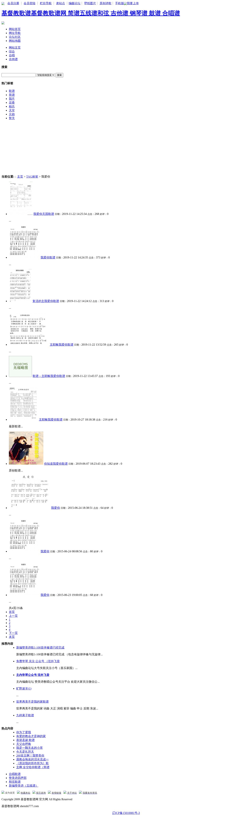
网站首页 (15, 29)
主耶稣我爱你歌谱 (61, 344)
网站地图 (15, 40)
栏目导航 (46, 3)
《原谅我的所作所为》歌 (32, 763)
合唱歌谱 (15, 774)
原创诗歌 (105, 3)
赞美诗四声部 (18, 777)
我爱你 (55, 507)
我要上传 (133, 3)
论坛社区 (15, 36)
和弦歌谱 (15, 781)
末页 (12, 636)
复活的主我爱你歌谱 (45, 301)
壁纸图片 (90, 3)
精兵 (12, 106)
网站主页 (15, 47)
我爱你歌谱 (48, 257)
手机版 (119, 3)
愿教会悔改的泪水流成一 (32, 759)
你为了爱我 (23, 732)
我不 (12, 98)
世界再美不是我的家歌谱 (32, 701)
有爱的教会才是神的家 (31, 736)
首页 (12, 611)
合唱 (12, 55)
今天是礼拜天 (25, 751)
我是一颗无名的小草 (29, 747)
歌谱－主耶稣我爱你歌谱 (49, 376)
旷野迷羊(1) (23, 688)
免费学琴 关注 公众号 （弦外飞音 (38, 661)
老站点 (60, 3)
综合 (12, 51)
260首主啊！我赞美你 (30, 755)
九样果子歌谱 (25, 715)
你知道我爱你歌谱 (56, 463)
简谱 (12, 94)
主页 (20, 176)
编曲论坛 (74, 3)
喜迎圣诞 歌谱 (25, 740)
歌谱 (12, 90)
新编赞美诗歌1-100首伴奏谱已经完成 (40, 647)
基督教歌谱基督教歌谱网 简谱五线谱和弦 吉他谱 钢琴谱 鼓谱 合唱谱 (90, 13)
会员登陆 (29, 3)
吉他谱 (13, 59)
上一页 (13, 615)
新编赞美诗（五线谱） (23, 785)
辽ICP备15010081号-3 (126, 812)
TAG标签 (32, 176)
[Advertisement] (112, 149)
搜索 (59, 75)
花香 (12, 102)
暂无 (12, 118)
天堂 (12, 110)
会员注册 (13, 3)
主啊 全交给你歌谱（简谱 (32, 767)
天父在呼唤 (23, 743)
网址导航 (15, 33)
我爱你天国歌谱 (43, 213)
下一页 (13, 632)
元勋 (12, 114)
